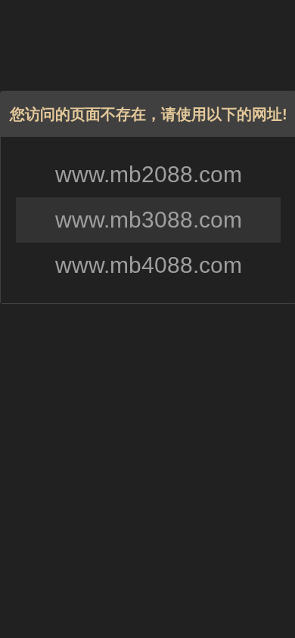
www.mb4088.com (148, 264)
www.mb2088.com (148, 174)
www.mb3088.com (148, 219)
